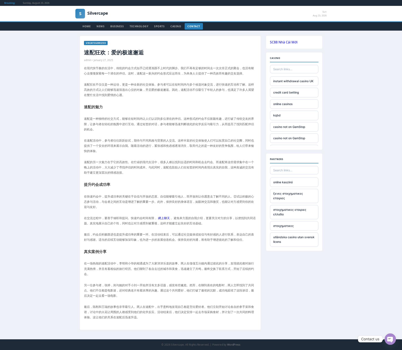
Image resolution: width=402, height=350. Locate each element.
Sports (159, 26)
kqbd (277, 115)
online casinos (283, 104)
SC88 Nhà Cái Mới (284, 42)
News (100, 26)
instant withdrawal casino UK (293, 81)
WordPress (234, 344)
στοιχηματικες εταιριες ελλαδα (289, 212)
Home (86, 26)
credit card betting (286, 92)
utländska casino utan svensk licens (293, 239)
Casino (175, 26)
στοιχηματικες (283, 226)
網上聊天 (164, 218)
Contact (193, 26)
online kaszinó (283, 182)
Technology (139, 26)
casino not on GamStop (289, 127)
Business (117, 26)
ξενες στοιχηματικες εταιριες (288, 196)
